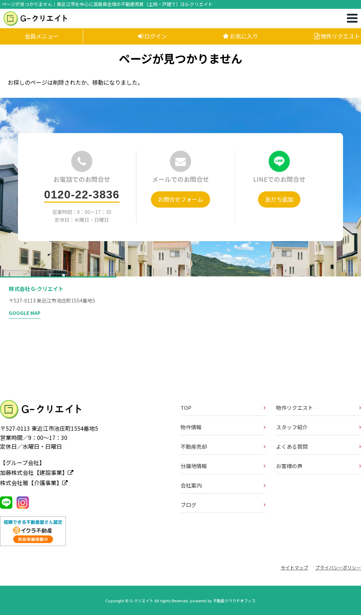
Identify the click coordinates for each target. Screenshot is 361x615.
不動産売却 (193, 446)
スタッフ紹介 (292, 427)
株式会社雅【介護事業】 (31, 482)
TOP (185, 407)
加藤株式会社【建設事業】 (34, 472)
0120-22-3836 (82, 194)
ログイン (155, 36)
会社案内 (191, 485)
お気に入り (244, 36)
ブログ (188, 504)
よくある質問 (292, 446)
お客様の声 (289, 466)
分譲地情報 (193, 466)
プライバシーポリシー (338, 567)
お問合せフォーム (180, 199)
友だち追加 (279, 199)
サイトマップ (294, 567)
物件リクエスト (340, 36)
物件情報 (191, 427)
